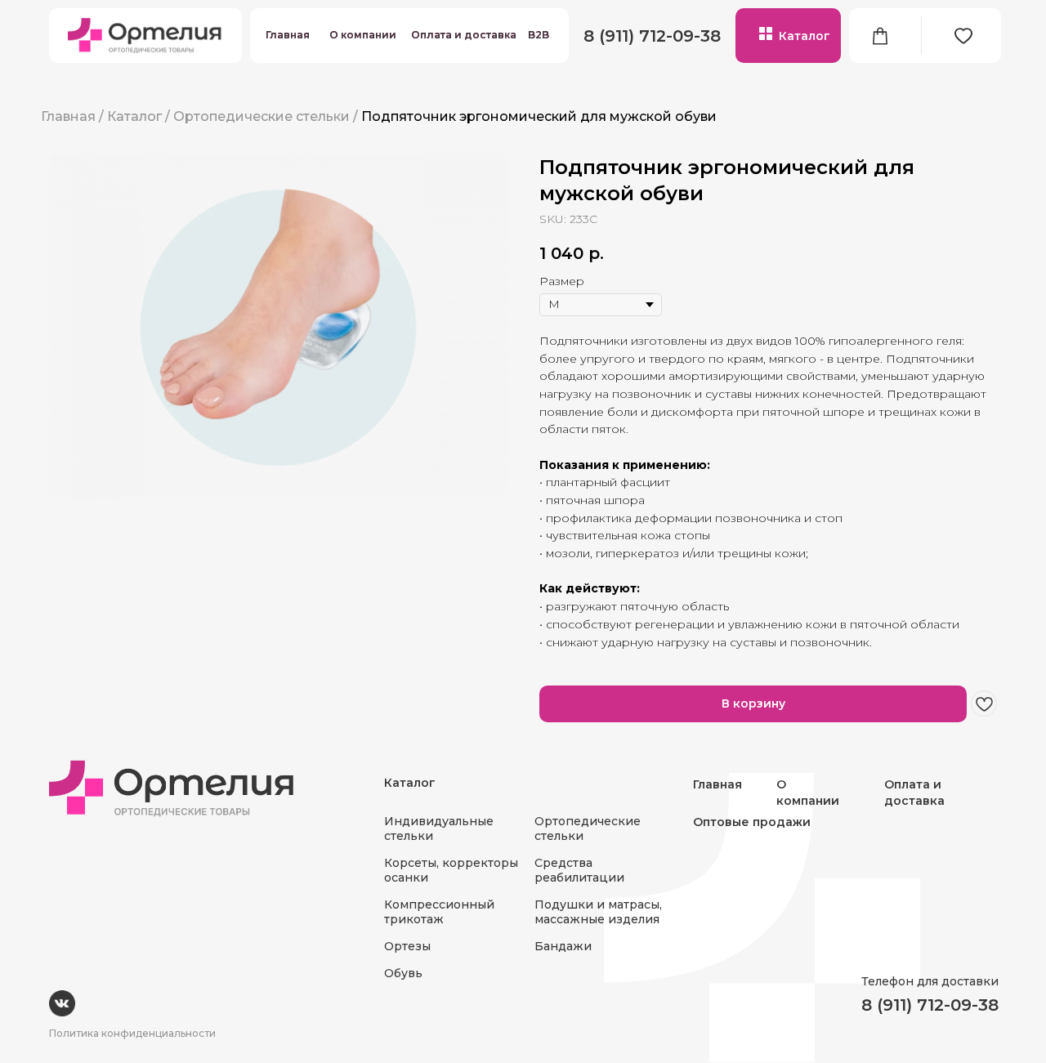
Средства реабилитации (579, 870)
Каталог (804, 36)
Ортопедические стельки (261, 116)
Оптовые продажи (752, 822)
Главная (288, 35)
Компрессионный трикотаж (439, 912)
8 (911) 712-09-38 (652, 36)
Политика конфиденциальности (132, 1033)
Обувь (403, 973)
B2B (538, 35)
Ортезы (407, 946)
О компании (362, 35)
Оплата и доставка (463, 35)
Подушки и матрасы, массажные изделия (598, 912)
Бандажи (563, 946)
